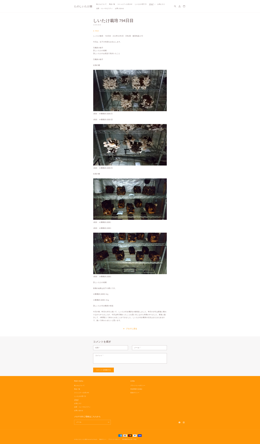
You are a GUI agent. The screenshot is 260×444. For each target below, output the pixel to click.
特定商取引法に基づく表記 (129, 439)
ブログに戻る (131, 328)
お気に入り (78, 403)
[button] (152, 4)
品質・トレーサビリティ (82, 407)
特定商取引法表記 (136, 389)
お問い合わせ (78, 410)
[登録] (108, 422)
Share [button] (97, 31)
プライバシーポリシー (137, 385)
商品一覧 (77, 389)
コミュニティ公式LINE (81, 393)
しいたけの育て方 (80, 396)
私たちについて (79, 385)
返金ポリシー (134, 393)
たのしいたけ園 (82, 439)
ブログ (76, 400)
